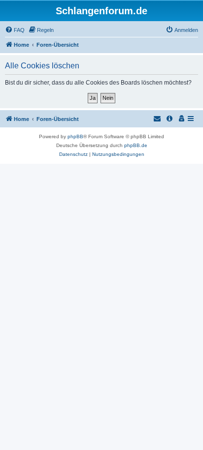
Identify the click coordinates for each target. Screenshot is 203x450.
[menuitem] (15, 30)
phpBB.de (135, 145)
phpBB (75, 136)
